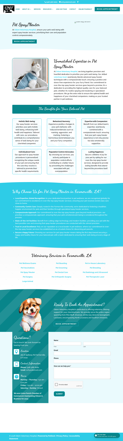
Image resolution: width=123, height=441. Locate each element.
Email (56, 350)
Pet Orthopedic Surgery (61, 277)
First (55, 346)
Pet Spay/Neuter (28, 272)
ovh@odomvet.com (34, 370)
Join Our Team (61, 9)
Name (56, 340)
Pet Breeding (95, 268)
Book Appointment (107, 9)
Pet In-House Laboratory (95, 263)
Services (37, 9)
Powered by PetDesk (46, 436)
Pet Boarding (61, 263)
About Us (25, 9)
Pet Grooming (61, 268)
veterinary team (60, 77)
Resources (47, 9)
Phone (56, 358)
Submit (59, 394)
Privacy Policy (62, 436)
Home (17, 9)
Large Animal (27, 281)
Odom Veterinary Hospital (25, 30)
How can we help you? (62, 366)
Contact (72, 9)
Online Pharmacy (85, 9)
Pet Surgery (28, 277)
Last (84, 346)
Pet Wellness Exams (27, 263)
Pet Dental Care (61, 272)
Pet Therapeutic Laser (95, 277)
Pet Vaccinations (27, 268)
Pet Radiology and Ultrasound (95, 272)
